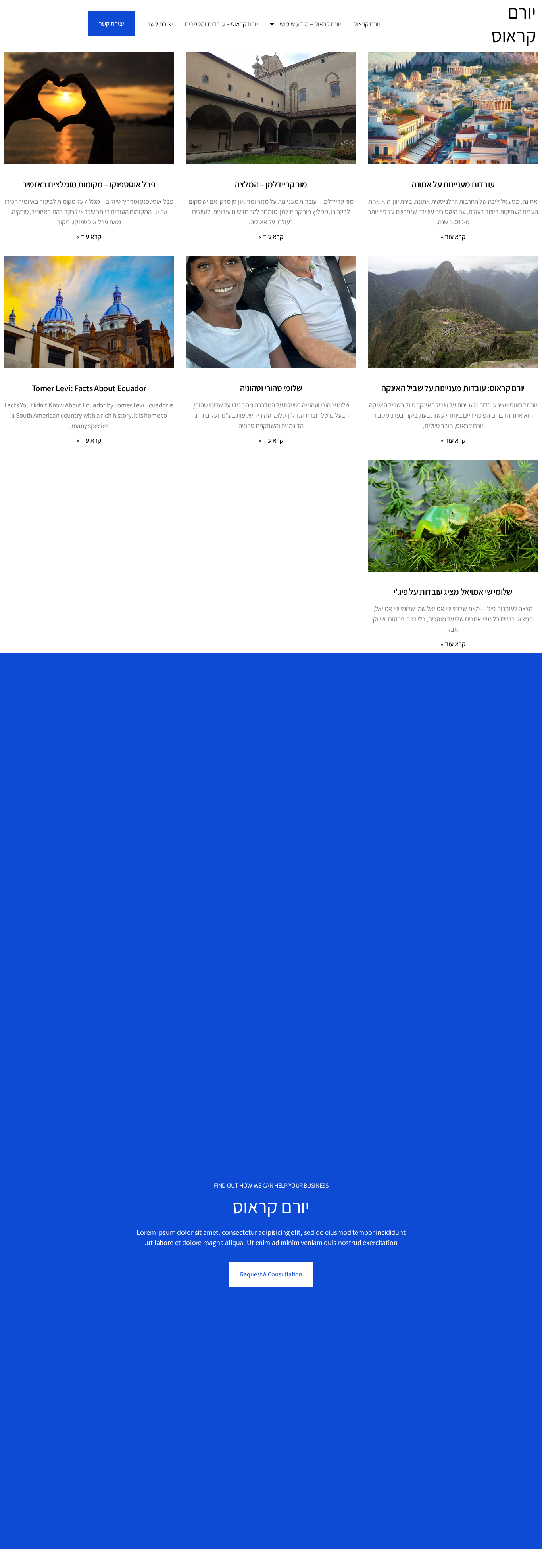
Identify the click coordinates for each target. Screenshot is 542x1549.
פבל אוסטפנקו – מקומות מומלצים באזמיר (89, 184)
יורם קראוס (366, 23)
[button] (111, 23)
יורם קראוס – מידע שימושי (309, 23)
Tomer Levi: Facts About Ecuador (89, 387)
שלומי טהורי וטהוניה (271, 387)
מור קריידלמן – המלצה (271, 184)
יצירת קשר (160, 23)
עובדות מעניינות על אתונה (452, 184)
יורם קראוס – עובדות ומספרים (221, 23)
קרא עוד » (453, 236)
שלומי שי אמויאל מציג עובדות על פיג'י (453, 591)
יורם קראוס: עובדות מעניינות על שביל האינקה (452, 387)
